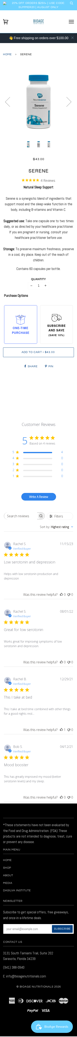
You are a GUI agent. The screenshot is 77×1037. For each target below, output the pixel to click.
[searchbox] (20, 516)
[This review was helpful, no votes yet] (61, 594)
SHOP (7, 867)
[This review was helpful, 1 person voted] (61, 729)
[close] (72, 37)
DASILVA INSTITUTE (17, 890)
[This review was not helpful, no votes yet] (68, 594)
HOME (7, 860)
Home (7, 54)
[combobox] (56, 527)
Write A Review (38, 497)
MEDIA (7, 883)
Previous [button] (10, 101)
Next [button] (66, 101)
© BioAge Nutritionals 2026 (38, 986)
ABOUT (8, 875)
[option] (38, 101)
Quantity (38, 279)
